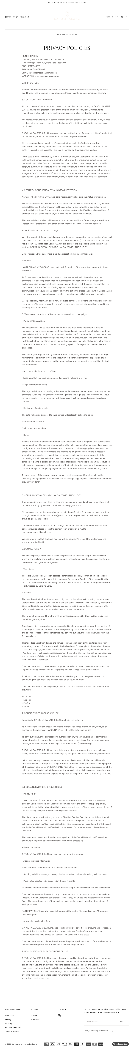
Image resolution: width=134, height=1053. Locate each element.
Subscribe (82, 551)
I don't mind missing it (67, 560)
